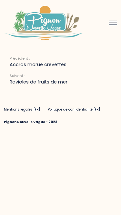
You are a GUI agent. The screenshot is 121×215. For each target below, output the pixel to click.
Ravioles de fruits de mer (38, 82)
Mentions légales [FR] (22, 109)
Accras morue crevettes (38, 64)
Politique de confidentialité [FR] (74, 109)
